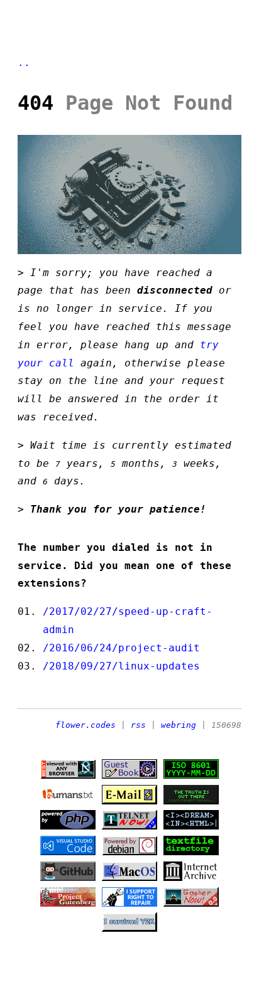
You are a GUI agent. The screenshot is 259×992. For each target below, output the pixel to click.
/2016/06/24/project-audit (121, 648)
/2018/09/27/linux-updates (121, 666)
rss (138, 725)
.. (24, 62)
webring (178, 725)
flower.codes (85, 725)
